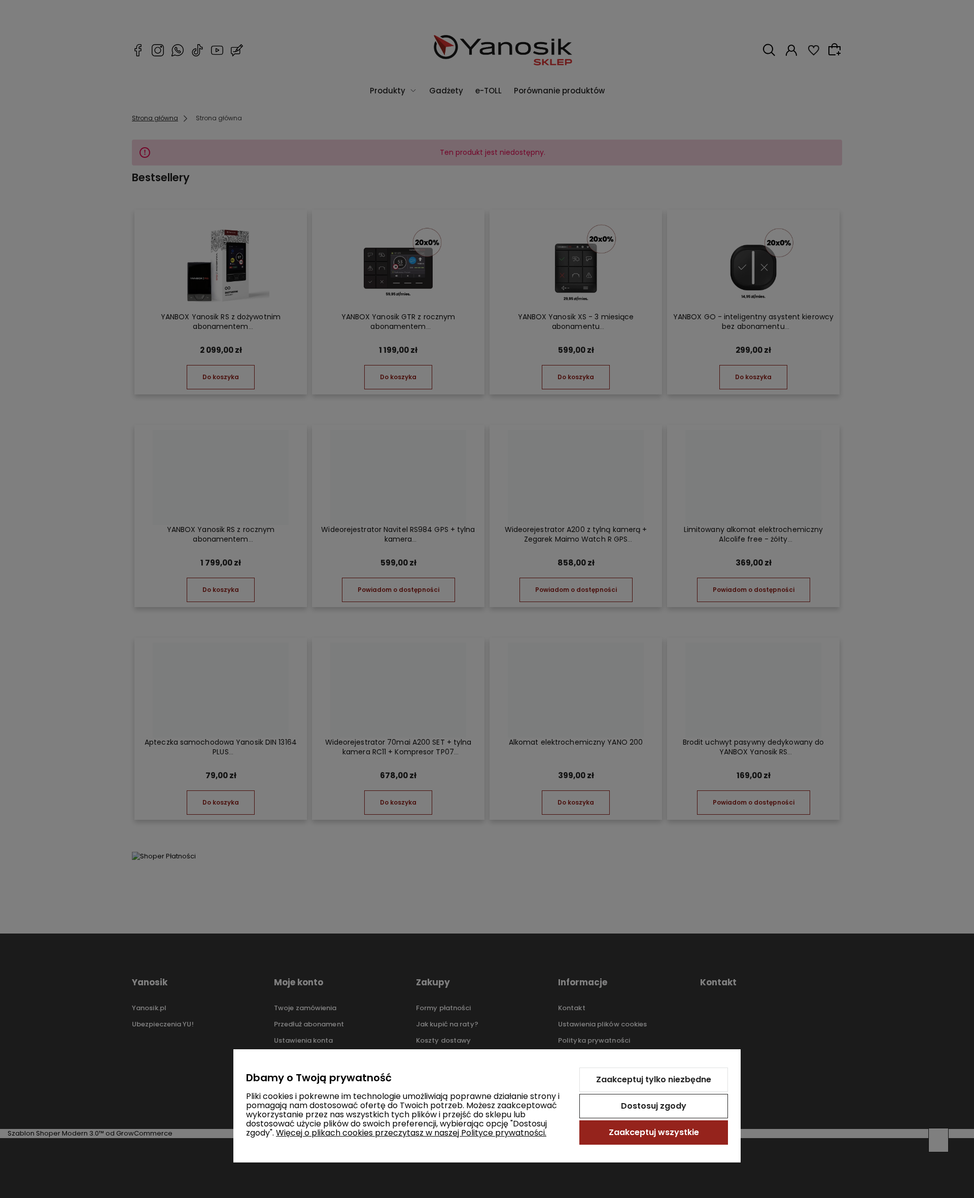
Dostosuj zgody (653, 1106)
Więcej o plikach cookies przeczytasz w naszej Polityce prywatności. (411, 1133)
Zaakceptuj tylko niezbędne (653, 1079)
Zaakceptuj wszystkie (654, 1132)
